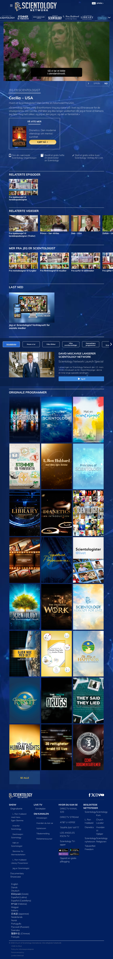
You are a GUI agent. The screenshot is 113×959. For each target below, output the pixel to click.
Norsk (14, 920)
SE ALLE (24, 777)
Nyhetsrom (41, 828)
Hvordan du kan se (44, 823)
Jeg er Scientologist (21, 868)
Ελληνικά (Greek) (20, 894)
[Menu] (11, 5)
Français (15, 936)
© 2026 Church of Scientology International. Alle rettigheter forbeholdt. (35, 943)
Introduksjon (41, 818)
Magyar (15, 907)
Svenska (15, 930)
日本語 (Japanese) (20, 913)
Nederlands (16, 917)
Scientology (90, 811)
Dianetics (89, 827)
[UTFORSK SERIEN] (24, 419)
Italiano (14, 910)
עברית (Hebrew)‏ (19, 903)
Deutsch (15, 890)
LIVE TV (38, 804)
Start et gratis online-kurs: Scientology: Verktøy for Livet (89, 156)
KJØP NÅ (41, 142)
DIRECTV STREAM (69, 817)
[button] (2, 344)
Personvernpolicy (17, 952)
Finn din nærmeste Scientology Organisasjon (24, 156)
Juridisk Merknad (17, 955)
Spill (83, 379)
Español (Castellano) (21, 900)
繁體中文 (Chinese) (20, 933)
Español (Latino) (19, 897)
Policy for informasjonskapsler (22, 949)
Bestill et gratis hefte (54, 158)
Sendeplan (40, 808)
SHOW (12, 804)
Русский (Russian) (20, 927)
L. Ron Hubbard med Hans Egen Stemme (18, 817)
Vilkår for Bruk (16, 946)
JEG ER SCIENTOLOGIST (24, 90)
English (14, 884)
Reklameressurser (44, 839)
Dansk (14, 887)
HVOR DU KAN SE (68, 804)
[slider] (58, 78)
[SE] (88, 466)
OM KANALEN (41, 813)
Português (16, 923)
